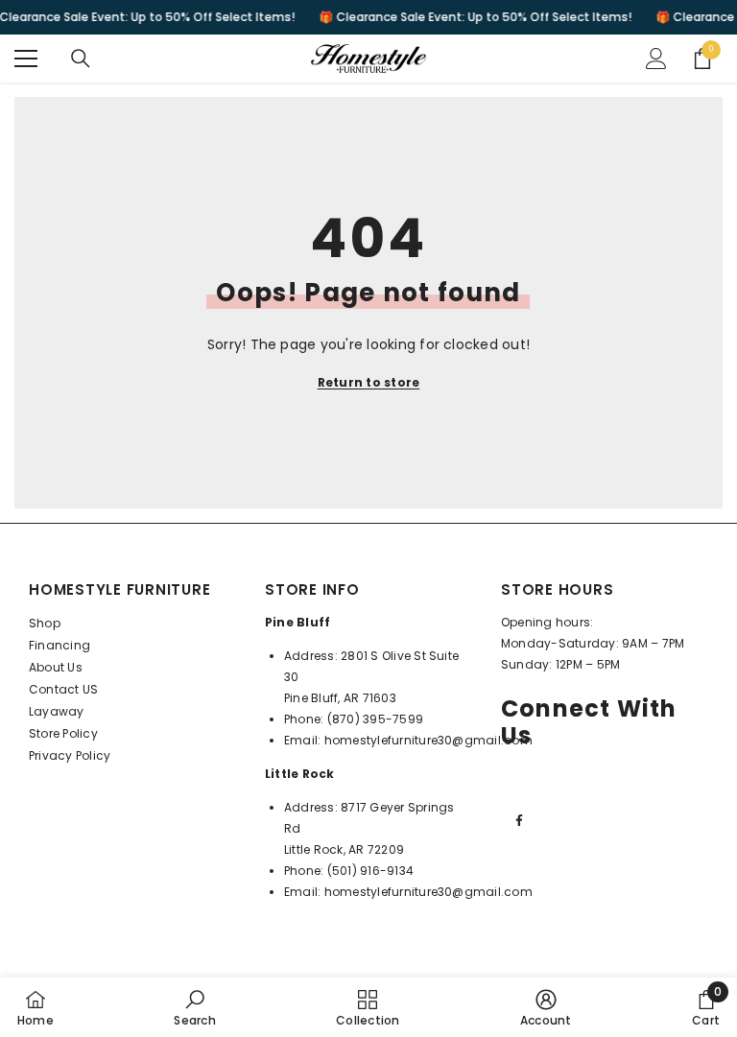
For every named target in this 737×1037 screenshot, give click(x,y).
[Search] (80, 58)
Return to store (369, 382)
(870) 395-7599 (375, 719)
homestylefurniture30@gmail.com (428, 740)
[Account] (656, 58)
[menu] (25, 58)
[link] (194, 1007)
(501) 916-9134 (370, 870)
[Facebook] (519, 820)
